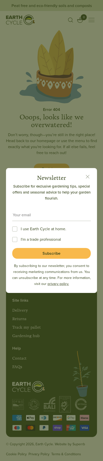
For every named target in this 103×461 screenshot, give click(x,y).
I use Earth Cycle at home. (43, 228)
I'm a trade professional (41, 239)
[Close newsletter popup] (87, 177)
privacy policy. (58, 283)
